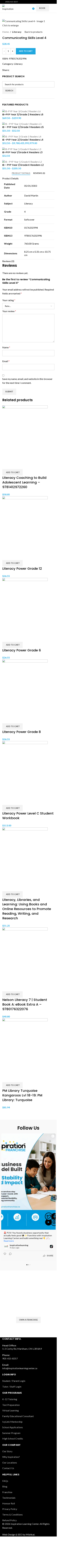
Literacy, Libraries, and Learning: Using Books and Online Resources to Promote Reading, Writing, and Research (26, 909)
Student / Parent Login (13, 1380)
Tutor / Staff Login (11, 1386)
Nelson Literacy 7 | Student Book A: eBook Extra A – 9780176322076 (24, 1004)
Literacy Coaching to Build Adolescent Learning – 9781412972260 (24, 482)
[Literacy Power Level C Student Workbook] (25, 768)
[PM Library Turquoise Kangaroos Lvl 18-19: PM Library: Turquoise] (25, 1046)
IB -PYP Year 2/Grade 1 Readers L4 (22, 139)
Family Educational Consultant (18, 1416)
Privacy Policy (9, 1509)
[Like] (5, 1256)
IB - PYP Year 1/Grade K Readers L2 (23, 165)
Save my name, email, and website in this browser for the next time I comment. (27, 380)
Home (5, 31)
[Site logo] (8, 7)
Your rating (8, 300)
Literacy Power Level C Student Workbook (28, 815)
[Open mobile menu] (53, 8)
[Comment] (9, 1256)
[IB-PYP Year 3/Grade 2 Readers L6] (21, 110)
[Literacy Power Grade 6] (25, 605)
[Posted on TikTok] (51, 1246)
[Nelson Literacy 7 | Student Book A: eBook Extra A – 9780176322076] (25, 955)
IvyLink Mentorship (12, 1421)
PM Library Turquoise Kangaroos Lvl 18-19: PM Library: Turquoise (22, 1095)
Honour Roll (8, 1503)
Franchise (7, 1492)
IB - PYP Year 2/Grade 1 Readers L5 (23, 127)
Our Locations (9, 1462)
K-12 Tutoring (9, 1399)
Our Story (7, 1451)
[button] (12, 472)
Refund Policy (9, 1520)
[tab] (21, 173)
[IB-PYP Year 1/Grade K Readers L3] (21, 148)
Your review (9, 311)
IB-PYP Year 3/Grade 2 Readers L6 (22, 114)
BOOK (42, 8)
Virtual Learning (10, 1410)
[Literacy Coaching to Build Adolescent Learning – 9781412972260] (25, 433)
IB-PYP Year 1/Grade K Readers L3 (22, 152)
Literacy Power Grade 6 (21, 650)
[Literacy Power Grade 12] (25, 524)
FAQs (5, 1480)
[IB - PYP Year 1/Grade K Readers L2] (22, 161)
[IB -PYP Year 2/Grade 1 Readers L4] (21, 136)
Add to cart (26, 51)
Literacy (16, 31)
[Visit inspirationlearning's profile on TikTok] (7, 1246)
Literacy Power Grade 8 (21, 731)
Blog (4, 1486)
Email (6, 361)
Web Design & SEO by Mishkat (18, 1534)
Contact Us (8, 1468)
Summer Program (11, 1433)
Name (6, 347)
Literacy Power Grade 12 (22, 568)
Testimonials (8, 1497)
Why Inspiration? (11, 1456)
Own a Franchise (28, 1320)
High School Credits (12, 1438)
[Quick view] (6, 465)
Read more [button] (9, 1241)
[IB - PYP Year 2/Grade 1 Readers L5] (22, 123)
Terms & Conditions (12, 1514)
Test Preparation (11, 1404)
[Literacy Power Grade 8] (25, 687)
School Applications (12, 1427)
